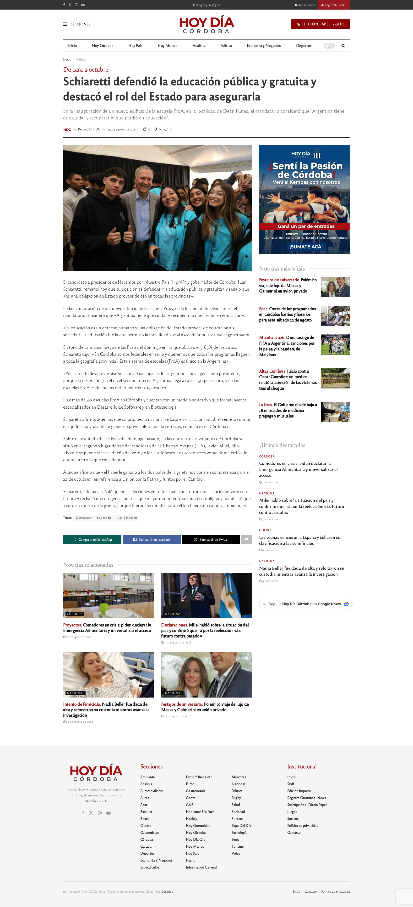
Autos (144, 797)
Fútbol (191, 784)
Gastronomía (196, 791)
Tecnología (239, 832)
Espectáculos (149, 867)
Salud (236, 804)
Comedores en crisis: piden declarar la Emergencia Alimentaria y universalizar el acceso (107, 627)
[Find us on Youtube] (83, 5)
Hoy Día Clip (196, 839)
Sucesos (237, 818)
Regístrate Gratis (335, 5)
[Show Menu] (65, 24)
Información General (201, 867)
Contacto (294, 832)
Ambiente (147, 777)
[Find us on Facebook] (64, 5)
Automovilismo (151, 791)
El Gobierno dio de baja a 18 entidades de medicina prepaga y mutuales (288, 410)
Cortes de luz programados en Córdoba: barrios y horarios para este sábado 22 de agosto (287, 314)
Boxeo (145, 818)
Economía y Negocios (264, 45)
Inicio (72, 45)
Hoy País (135, 45)
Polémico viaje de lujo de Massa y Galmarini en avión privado (205, 706)
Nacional (173, 613)
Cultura (146, 846)
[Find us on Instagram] (76, 5)
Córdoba (75, 613)
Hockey (265, 530)
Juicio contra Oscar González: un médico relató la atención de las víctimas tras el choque (288, 379)
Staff (290, 784)
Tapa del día (241, 825)
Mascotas (239, 777)
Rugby (236, 797)
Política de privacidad (302, 825)
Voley (236, 853)
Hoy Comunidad (198, 825)
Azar (143, 804)
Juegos (292, 811)
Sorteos (293, 818)
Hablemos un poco (200, 811)
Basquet (146, 811)
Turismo (238, 846)
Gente (190, 797)
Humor (191, 860)
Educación (104, 517)
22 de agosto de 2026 (79, 637)
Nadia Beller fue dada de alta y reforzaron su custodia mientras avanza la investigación (106, 709)
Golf (189, 804)
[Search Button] (343, 45)
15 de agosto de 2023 (122, 129)
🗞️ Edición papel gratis (320, 24)
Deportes (304, 45)
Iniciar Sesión (306, 5)
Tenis (235, 839)
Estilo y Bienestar (199, 777)
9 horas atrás (269, 550)
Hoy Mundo (167, 45)
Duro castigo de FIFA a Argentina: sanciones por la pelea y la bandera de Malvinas (286, 345)
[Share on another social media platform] (246, 539)
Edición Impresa (299, 791)
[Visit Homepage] (207, 24)
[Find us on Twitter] (70, 5)
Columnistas (149, 832)
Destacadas (84, 517)
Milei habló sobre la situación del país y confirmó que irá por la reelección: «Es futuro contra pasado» (205, 630)
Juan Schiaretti (127, 517)
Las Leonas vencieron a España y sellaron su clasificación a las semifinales (300, 540)
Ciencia (145, 825)
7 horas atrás (269, 482)
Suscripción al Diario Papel (307, 804)
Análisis (199, 45)
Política (226, 45)
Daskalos (167, 891)
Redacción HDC (89, 129)
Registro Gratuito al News (306, 797)
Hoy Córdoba (102, 45)
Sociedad (238, 811)
